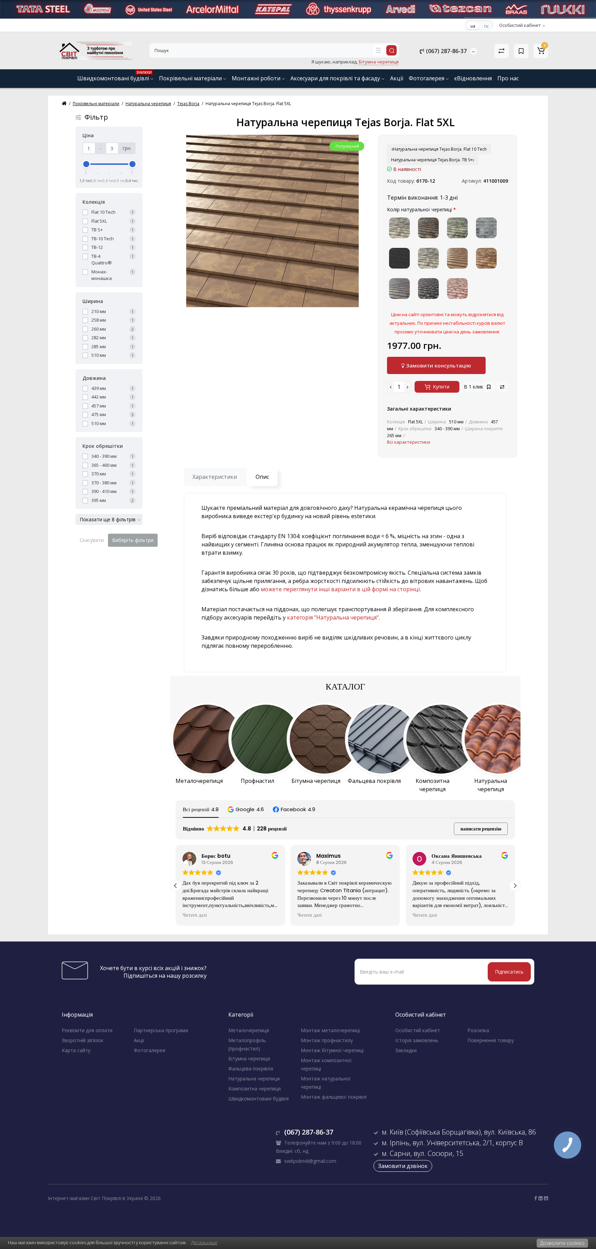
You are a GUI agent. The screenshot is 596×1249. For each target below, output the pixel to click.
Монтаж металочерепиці (330, 1030)
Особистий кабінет (417, 1030)
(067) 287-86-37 (446, 51)
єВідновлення (473, 78)
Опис (262, 477)
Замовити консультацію (438, 365)
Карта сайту (76, 1050)
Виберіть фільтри (132, 540)
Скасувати (92, 540)
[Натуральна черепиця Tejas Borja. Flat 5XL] (272, 221)
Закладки (406, 1050)
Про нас (508, 78)
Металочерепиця (248, 1030)
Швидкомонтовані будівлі (114, 76)
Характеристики (214, 477)
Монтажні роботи (257, 78)
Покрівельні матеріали (191, 78)
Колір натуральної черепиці (419, 209)
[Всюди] (378, 50)
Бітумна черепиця (249, 1058)
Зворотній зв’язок (82, 1040)
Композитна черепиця (254, 1088)
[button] (245, 809)
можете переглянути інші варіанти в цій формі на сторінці (340, 589)
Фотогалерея (427, 78)
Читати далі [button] (194, 915)
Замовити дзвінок (403, 1166)
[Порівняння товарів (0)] (501, 51)
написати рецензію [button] (480, 828)
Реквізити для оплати (87, 1030)
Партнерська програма (161, 1030)
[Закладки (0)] (521, 51)
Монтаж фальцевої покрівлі (334, 1097)
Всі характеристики (408, 442)
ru (486, 26)
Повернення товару (490, 1040)
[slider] (86, 164)
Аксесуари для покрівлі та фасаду (335, 78)
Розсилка (478, 1030)
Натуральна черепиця (254, 1078)
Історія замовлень (416, 1040)
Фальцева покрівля (250, 1068)
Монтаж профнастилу (327, 1040)
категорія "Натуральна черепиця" (333, 617)
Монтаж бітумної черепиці (332, 1050)
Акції (396, 78)
